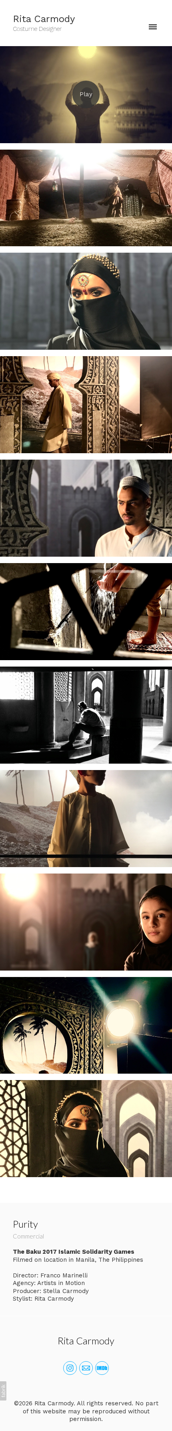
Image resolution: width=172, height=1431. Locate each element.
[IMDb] (102, 1368)
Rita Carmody (86, 1340)
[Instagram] (70, 1368)
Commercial (28, 1236)
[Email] (86, 1368)
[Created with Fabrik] (3, 1391)
